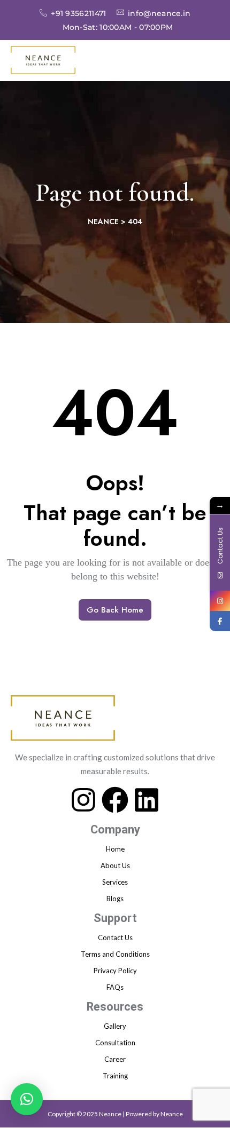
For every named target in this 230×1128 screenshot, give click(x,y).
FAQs (115, 987)
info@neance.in (159, 12)
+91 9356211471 (78, 13)
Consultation (115, 1042)
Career (115, 1059)
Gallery (115, 1026)
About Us (115, 865)
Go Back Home (115, 610)
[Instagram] (83, 799)
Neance (171, 1114)
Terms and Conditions (115, 954)
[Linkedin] (146, 799)
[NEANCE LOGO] (43, 60)
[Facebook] (115, 799)
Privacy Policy (115, 970)
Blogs (115, 898)
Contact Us (115, 937)
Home (115, 849)
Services (115, 882)
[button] (27, 1099)
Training (115, 1075)
